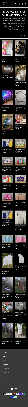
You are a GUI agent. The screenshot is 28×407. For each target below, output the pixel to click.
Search (5, 356)
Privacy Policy (6, 368)
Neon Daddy (11, 402)
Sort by (3, 34)
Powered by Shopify (18, 402)
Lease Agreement (7, 380)
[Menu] (25, 3)
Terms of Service (7, 376)
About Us (5, 364)
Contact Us (5, 360)
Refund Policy (6, 372)
